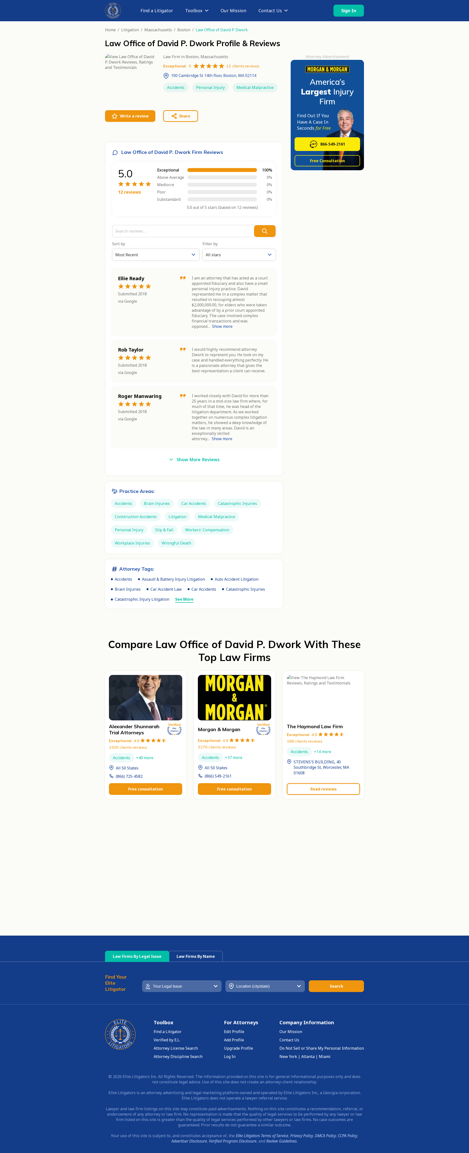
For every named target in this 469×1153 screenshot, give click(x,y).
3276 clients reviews (217, 747)
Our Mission (233, 10)
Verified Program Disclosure (232, 1141)
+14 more (322, 751)
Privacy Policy (301, 1135)
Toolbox (194, 10)
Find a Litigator (156, 10)
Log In (229, 1056)
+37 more (233, 757)
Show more (222, 326)
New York (288, 1056)
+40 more (144, 757)
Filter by (210, 243)
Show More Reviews (198, 459)
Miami (324, 1056)
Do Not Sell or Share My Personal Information (321, 1048)
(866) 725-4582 (129, 776)
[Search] (265, 231)
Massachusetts (158, 29)
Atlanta (308, 1056)
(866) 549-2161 (218, 776)
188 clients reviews (304, 741)
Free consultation (145, 789)
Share (184, 116)
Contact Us (270, 10)
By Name (196, 956)
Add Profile (234, 1040)
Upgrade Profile (238, 1048)
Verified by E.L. (167, 1040)
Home (110, 29)
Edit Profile (234, 1031)
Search (336, 986)
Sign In (348, 10)
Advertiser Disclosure (189, 1141)
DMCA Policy (325, 1135)
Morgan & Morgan (219, 729)
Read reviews (323, 789)
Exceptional (124, 740)
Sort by (118, 243)
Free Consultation (327, 160)
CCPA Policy (347, 1135)
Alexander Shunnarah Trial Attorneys (134, 729)
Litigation (130, 29)
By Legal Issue (137, 956)
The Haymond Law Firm (315, 726)
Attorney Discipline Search (178, 1056)
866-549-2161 (332, 144)
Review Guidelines (281, 1141)
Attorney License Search (176, 1048)
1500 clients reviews (128, 747)
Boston (183, 29)
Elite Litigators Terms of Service (262, 1135)
